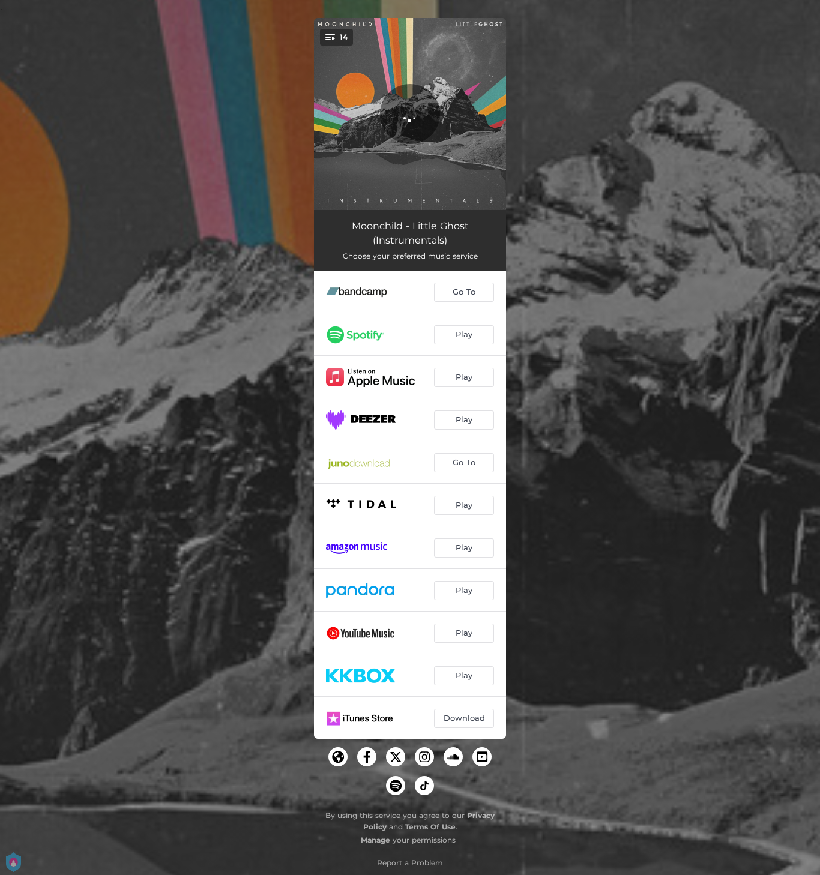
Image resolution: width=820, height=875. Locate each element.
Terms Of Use (430, 826)
